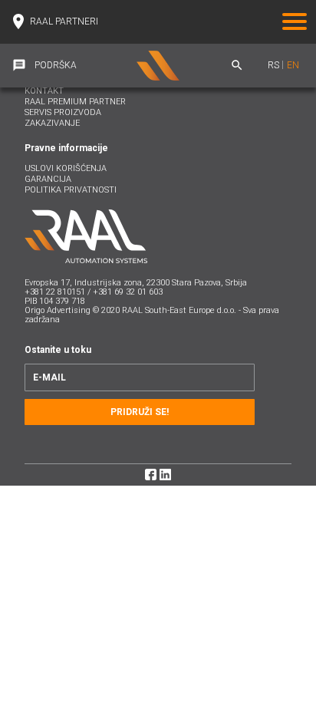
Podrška (56, 65)
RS (273, 65)
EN (293, 65)
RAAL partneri (64, 21)
